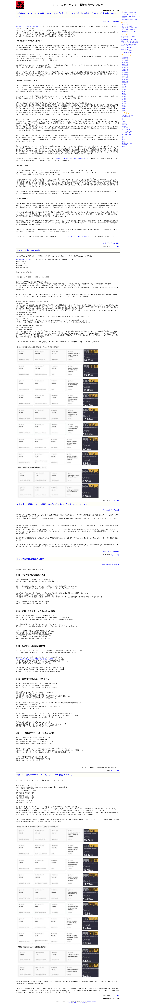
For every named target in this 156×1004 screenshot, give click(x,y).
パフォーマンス (126, 134)
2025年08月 (125, 74)
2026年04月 (125, 60)
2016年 (124, 96)
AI (123, 118)
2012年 (124, 103)
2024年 (124, 84)
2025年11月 (125, 69)
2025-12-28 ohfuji (126, 46)
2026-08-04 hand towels (128, 36)
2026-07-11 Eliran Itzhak (128, 44)
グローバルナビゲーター (129, 14)
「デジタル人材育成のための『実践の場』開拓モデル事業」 (35, 659)
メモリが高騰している (23, 259)
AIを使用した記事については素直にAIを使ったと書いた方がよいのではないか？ (52, 504)
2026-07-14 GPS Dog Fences (129, 42)
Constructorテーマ (95, 1001)
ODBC (124, 123)
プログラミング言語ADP (129, 12)
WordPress (88, 1001)
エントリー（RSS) (72, 1002)
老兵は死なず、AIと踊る (111, 21)
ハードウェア (126, 133)
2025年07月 (125, 76)
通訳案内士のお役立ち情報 (129, 19)
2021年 (124, 88)
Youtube (124, 126)
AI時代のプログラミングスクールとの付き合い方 (72, 158)
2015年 (124, 98)
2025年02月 (125, 81)
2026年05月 (125, 59)
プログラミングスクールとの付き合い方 (76, 236)
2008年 (124, 110)
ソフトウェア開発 (127, 131)
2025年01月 (125, 83)
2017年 (124, 95)
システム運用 (126, 129)
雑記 (123, 146)
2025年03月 (125, 79)
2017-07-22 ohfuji (126, 50)
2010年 (124, 106)
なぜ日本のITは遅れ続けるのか (30, 559)
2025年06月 (125, 77)
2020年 (124, 89)
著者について (126, 24)
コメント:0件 (115, 246)
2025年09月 (125, 72)
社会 (123, 139)
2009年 (124, 108)
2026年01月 (125, 65)
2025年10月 (125, 71)
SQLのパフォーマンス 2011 (130, 28)
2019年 (124, 91)
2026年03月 (125, 62)
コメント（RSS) (81, 1002)
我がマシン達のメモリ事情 (28, 250)
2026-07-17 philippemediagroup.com (128, 38)
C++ (123, 120)
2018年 (124, 93)
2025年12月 (125, 67)
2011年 (124, 105)
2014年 (124, 100)
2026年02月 (125, 64)
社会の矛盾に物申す (128, 26)
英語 (123, 141)
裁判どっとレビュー (128, 143)
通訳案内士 (125, 144)
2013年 (124, 101)
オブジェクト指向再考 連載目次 (108, 564)
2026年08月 (125, 57)
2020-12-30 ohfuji (126, 47)
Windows (124, 124)
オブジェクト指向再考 (128, 29)
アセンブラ (125, 127)
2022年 (124, 86)
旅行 (123, 136)
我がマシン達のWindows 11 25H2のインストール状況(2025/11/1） (45, 775)
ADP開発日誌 (126, 117)
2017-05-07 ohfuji (126, 52)
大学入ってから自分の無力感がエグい (28, 26)
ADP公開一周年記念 (128, 115)
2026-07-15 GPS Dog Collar (129, 41)
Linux (123, 121)
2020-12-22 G (125, 49)
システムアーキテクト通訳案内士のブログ (78, 4)
